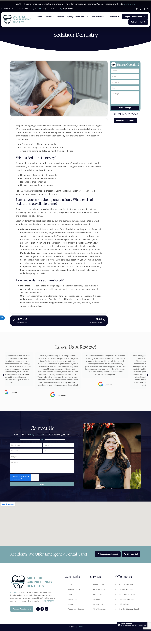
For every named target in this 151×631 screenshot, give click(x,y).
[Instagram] (144, 9)
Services (60, 17)
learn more (129, 3)
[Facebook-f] (38, 609)
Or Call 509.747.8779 (125, 114)
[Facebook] (136, 9)
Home (39, 17)
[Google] (140, 9)
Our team (13, 592)
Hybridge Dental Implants (77, 17)
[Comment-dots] (148, 9)
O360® (80, 626)
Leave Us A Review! (75, 347)
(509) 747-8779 (36, 434)
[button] (3, 375)
